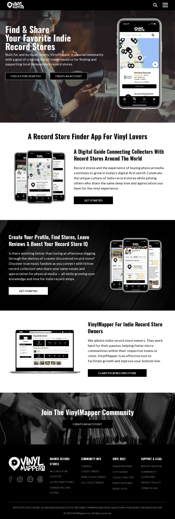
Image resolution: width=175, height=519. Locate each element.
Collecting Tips (123, 477)
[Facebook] (11, 479)
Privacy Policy (151, 482)
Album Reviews (122, 466)
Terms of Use (149, 488)
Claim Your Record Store (117, 373)
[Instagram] (19, 479)
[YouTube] (30, 479)
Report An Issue (151, 466)
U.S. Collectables (92, 482)
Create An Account (87, 424)
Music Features (123, 483)
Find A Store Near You (26, 76)
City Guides (120, 471)
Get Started (93, 200)
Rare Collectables (93, 476)
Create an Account (68, 76)
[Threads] (40, 479)
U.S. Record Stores (62, 482)
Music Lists (120, 488)
